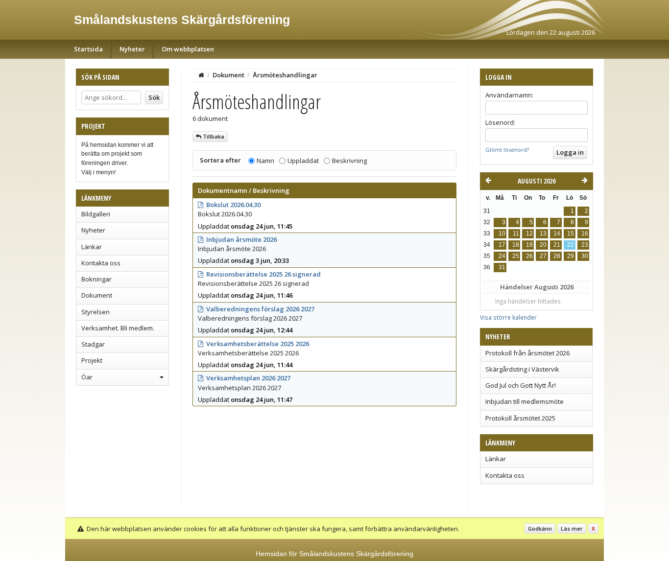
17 (502, 245)
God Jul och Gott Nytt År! (520, 385)
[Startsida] (201, 74)
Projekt (91, 360)
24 (502, 256)
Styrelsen (95, 311)
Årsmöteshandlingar (285, 74)
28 (556, 256)
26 (529, 256)
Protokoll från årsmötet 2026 (527, 353)
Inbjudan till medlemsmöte (524, 401)
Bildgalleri (95, 214)
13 (543, 233)
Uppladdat (303, 160)
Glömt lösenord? (507, 149)
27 (543, 256)
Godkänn (540, 528)
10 (502, 233)
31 (502, 267)
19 (529, 245)
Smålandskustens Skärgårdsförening (182, 19)
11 (516, 233)
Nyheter (132, 49)
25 (515, 256)
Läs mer (572, 528)
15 (570, 233)
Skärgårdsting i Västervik (522, 369)
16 (584, 233)
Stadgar (93, 344)
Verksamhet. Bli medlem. (117, 328)
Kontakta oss (100, 262)
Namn (265, 160)
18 (515, 245)
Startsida (88, 49)
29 (570, 256)
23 (584, 245)
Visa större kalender (508, 317)
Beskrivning (349, 160)
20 (543, 245)
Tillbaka (212, 136)
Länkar (91, 246)
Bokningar (96, 279)
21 (556, 245)
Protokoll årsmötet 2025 (520, 418)
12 (529, 233)
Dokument (96, 295)
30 (584, 256)
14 (556, 233)
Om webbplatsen (188, 49)
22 (570, 245)
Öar (87, 377)
